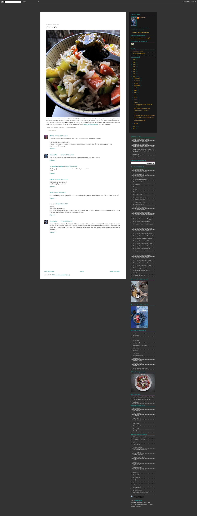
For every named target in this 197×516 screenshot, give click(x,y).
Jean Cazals (136, 423)
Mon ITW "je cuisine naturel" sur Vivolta (143, 146)
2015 (134, 64)
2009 (134, 126)
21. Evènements (137, 273)
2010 (134, 76)
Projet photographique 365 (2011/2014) (143, 397)
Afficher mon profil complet (140, 32)
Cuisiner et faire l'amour (139, 457)
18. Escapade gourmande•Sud (141, 263)
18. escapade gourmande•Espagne (142, 238)
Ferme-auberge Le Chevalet (140, 368)
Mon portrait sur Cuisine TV (140, 144)
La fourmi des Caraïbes (57, 166)
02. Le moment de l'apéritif (140, 171)
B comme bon (136, 444)
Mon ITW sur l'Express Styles (141, 139)
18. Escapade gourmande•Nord (141, 248)
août (135, 87)
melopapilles (49, 7)
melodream (136, 402)
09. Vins (135, 189)
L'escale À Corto (137, 363)
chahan (50, 119)
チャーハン (51, 27)
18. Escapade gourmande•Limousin (142, 243)
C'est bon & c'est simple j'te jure (141, 399)
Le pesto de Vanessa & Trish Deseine (144, 115)
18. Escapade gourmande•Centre (142, 230)
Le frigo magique (137, 467)
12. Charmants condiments (57, 127)
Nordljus (135, 480)
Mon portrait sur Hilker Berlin (140, 141)
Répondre (52, 148)
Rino (134, 338)
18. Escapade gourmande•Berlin (141, 221)
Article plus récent (49, 271)
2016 (134, 62)
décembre (137, 78)
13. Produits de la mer (139, 199)
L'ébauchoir (136, 340)
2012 (134, 71)
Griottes (135, 459)
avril (135, 97)
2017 (134, 59)
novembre (137, 80)
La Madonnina (136, 358)
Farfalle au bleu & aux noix (141, 110)
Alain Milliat (136, 348)
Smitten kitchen (137, 485)
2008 (134, 128)
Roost (134, 482)
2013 (134, 69)
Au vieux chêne (137, 343)
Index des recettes (138, 51)
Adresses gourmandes (139, 53)
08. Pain (135, 187)
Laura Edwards (137, 418)
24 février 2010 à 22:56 (61, 179)
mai (135, 95)
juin (135, 92)
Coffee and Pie (137, 452)
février (136, 102)
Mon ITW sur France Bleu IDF (141, 151)
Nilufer (52, 135)
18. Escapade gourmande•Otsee (142, 255)
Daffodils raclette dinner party (142, 108)
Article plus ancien (115, 271)
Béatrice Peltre (137, 420)
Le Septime (136, 335)
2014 (134, 66)
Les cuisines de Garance (139, 469)
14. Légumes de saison (139, 202)
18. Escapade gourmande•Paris (141, 257)
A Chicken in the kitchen (139, 439)
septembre (137, 85)
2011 (134, 74)
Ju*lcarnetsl (136, 462)
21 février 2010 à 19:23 (67, 154)
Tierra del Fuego (137, 360)
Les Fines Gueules (138, 355)
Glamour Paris (137, 156)
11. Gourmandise (137, 194)
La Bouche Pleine (137, 464)
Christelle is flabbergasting (140, 449)
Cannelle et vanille (138, 447)
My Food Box (136, 475)
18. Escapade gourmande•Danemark (143, 236)
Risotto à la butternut (139, 120)
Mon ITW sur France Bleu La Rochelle (143, 149)
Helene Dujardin (137, 413)
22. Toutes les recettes (139, 275)
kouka (51, 192)
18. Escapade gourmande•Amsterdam (143, 214)
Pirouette (135, 350)
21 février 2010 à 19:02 (61, 135)
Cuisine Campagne (138, 454)
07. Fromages (136, 184)
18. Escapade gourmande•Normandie (143, 251)
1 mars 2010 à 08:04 (59, 192)
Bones (134, 333)
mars (135, 99)
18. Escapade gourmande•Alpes (141, 212)
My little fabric (136, 477)
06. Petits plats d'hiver (139, 182)
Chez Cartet (136, 353)
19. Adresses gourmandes (140, 268)
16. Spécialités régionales (140, 207)
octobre (136, 83)
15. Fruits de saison (138, 204)
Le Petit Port (136, 365)
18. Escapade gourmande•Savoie (142, 260)
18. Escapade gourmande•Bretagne (142, 228)
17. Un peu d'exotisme (70, 127)
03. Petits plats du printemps (140, 174)
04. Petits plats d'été (138, 176)
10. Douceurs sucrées (139, 192)
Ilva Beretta (136, 415)
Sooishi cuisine (137, 487)
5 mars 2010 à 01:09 (62, 204)
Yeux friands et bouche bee (140, 492)
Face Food (136, 428)
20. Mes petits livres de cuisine (141, 270)
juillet (135, 90)
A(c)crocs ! (136, 442)
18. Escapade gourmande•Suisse (142, 265)
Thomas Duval (137, 425)
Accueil (82, 271)
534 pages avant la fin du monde (141, 437)
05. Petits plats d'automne (140, 179)
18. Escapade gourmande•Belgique (142, 219)
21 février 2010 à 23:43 (70, 166)
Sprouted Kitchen (137, 490)
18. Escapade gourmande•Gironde (142, 241)
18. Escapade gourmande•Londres (142, 246)
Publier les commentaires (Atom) (61, 275)
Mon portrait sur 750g (138, 154)
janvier (136, 123)
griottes (52, 179)
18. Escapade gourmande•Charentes (143, 233)
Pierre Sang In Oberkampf (140, 345)
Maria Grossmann (138, 431)
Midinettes (135, 472)
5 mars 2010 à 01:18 (66, 221)
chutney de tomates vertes (90, 124)
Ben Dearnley (136, 410)
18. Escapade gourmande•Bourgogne (143, 224)
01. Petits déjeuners (138, 169)
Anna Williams (136, 408)
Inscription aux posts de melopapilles (141, 38)
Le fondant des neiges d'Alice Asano (144, 117)
